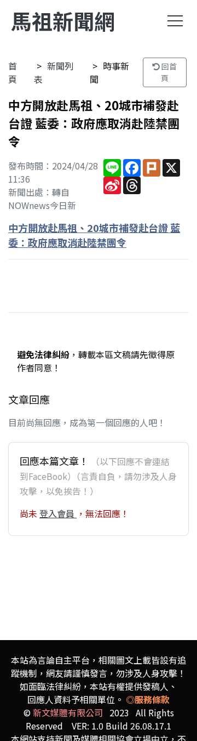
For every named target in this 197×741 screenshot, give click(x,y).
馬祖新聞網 (63, 20)
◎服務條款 (148, 699)
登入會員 (58, 513)
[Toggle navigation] (175, 21)
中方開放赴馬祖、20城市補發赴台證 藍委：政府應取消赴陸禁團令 (94, 235)
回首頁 (168, 72)
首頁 (12, 72)
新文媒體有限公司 (68, 712)
